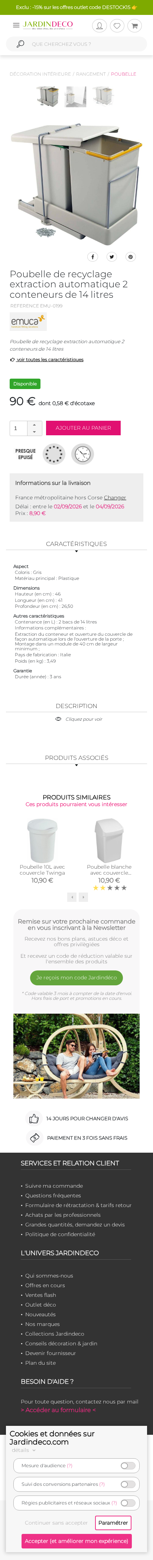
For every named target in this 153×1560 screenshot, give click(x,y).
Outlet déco (40, 1304)
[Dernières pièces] (25, 453)
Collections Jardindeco (54, 1333)
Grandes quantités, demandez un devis (75, 1224)
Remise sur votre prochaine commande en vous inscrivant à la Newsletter (77, 924)
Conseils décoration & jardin (61, 1343)
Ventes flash (40, 1295)
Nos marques (42, 1324)
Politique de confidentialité (60, 1234)
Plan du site (40, 1363)
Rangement (91, 74)
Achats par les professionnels (63, 1215)
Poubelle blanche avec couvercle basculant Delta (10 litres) (109, 875)
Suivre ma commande (54, 1185)
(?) (69, 1465)
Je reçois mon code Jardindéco (76, 977)
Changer (115, 497)
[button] (34, 425)
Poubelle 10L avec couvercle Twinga (42, 869)
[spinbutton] (25, 428)
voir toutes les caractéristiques (50, 359)
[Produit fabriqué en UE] (54, 453)
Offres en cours (45, 1285)
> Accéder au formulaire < (58, 1410)
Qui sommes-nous (49, 1275)
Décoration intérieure (40, 74)
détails (21, 1450)
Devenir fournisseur (50, 1353)
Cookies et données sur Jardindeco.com (52, 1437)
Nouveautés (40, 1314)
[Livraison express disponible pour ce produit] (83, 453)
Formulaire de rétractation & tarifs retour (78, 1205)
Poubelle (123, 74)
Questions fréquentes (53, 1195)
